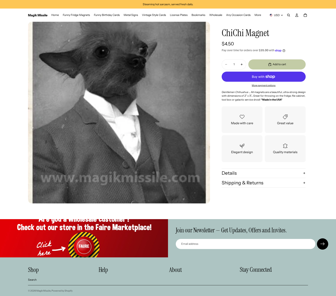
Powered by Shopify (62, 290)
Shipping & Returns (242, 183)
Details (229, 173)
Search (32, 279)
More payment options (264, 85)
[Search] (288, 15)
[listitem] (258, 15)
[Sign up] (322, 244)
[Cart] (305, 15)
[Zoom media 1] (119, 112)
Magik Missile (43, 290)
